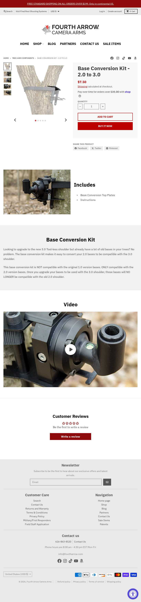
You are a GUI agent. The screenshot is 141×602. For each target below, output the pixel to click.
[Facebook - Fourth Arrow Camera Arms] (112, 58)
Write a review (70, 436)
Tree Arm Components (23, 58)
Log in (102, 11)
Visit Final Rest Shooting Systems (31, 11)
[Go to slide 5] (45, 120)
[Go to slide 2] (38, 120)
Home (6, 58)
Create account (115, 11)
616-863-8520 (63, 541)
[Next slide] (65, 120)
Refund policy (63, 581)
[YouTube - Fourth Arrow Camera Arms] (129, 58)
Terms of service (96, 581)
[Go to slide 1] (35, 120)
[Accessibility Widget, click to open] (132, 593)
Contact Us (80, 541)
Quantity (82, 101)
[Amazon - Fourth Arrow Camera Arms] (135, 58)
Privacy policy (79, 581)
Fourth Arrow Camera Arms (39, 581)
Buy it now (105, 126)
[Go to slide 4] (43, 120)
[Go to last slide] (15, 120)
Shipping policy (114, 581)
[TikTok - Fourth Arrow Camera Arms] (123, 58)
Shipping (82, 86)
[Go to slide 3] (40, 120)
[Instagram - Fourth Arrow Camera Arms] (118, 58)
